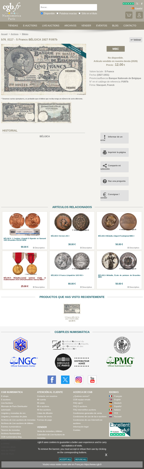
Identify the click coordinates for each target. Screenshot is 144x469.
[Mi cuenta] (139, 18)
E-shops (4, 396)
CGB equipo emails (81, 399)
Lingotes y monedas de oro (13, 413)
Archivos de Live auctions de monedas (18, 420)
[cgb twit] (137, 4)
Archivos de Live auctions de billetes (17, 423)
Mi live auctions (44, 410)
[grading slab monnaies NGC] (24, 362)
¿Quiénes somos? (81, 396)
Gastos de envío (44, 416)
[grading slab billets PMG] (120, 362)
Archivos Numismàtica (11, 433)
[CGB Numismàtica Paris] (11, 20)
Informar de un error (111, 138)
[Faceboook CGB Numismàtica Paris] (52, 379)
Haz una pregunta (116, 181)
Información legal (80, 427)
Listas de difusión (45, 413)
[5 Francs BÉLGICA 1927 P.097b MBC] (43, 94)
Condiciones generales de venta (87, 413)
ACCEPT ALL (65, 459)
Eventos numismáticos (11, 427)
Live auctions (50, 25)
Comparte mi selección (110, 167)
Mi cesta (41, 403)
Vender (86, 25)
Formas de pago (44, 420)
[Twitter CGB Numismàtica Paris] (65, 379)
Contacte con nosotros (47, 396)
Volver (137, 39)
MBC (115, 48)
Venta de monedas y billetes (49, 431)
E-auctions (30, 25)
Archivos (70, 25)
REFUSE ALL (80, 459)
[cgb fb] (141, 4)
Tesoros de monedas (10, 430)
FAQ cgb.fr (78, 403)
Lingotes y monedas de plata (14, 416)
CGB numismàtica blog (11, 437)
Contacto (129, 25)
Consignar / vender (109, 196)
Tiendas (13, 25)
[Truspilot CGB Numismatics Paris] (128, 4)
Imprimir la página (117, 152)
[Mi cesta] (128, 18)
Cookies (76, 430)
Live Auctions (7, 403)
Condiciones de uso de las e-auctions (89, 416)
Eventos (101, 25)
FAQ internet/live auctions (84, 410)
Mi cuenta (41, 399)
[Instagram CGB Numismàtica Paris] (79, 379)
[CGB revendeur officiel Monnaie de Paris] (72, 362)
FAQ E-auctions (80, 406)
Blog (115, 25)
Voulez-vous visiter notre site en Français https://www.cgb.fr (72, 464)
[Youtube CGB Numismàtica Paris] (92, 379)
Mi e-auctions (43, 406)
